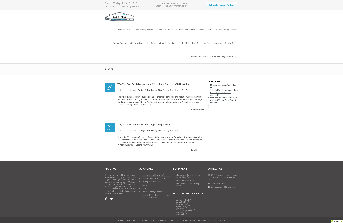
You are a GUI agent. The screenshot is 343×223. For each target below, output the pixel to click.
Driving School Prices (186, 29)
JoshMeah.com (188, 220)
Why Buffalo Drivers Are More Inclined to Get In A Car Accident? (224, 92)
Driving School (169, 90)
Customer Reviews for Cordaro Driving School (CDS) (213, 56)
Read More (196, 109)
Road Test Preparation (186, 180)
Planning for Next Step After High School (135, 29)
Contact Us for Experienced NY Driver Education (200, 43)
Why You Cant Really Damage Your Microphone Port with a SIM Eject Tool (153, 84)
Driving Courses (120, 43)
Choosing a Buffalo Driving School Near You (188, 176)
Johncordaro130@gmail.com (223, 187)
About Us (169, 29)
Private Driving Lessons (226, 29)
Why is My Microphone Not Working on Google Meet (143, 124)
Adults (209, 29)
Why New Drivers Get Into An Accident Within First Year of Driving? (223, 100)
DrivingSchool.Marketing (212, 220)
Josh (122, 90)
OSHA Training (137, 43)
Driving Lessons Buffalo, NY (154, 178)
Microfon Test (183, 90)
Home (159, 29)
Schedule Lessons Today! (221, 5)
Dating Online (144, 90)
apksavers (132, 90)
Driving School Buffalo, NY (154, 175)
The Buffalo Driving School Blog (161, 43)
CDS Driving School (129, 6)
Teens (201, 29)
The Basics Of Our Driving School (188, 184)
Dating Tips (156, 90)
